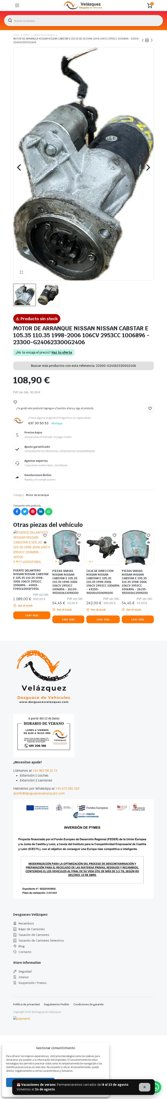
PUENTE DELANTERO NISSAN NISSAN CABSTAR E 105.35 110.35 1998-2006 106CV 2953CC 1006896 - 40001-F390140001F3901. (30, 580)
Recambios (26, 923)
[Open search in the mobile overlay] (83, 20)
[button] (21, 272)
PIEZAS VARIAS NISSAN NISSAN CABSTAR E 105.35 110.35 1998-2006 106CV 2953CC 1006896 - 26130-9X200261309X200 (65, 582)
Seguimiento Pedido (56, 1004)
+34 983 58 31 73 (45, 770)
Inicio (16, 35)
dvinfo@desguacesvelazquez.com (39, 793)
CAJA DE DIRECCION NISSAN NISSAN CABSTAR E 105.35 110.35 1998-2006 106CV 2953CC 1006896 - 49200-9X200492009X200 (103, 582)
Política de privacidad (26, 1004)
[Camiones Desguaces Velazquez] (83, 5)
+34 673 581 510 (67, 788)
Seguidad (25, 971)
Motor (26, 35)
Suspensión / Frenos (32, 983)
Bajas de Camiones (32, 929)
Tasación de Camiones (34, 935)
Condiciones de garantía (88, 1004)
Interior (24, 977)
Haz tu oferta (62, 352)
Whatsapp (57, 423)
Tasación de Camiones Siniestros (41, 940)
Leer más (31, 615)
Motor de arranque (44, 35)
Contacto (25, 952)
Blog (22, 946)
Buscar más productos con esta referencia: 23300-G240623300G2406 (83, 366)
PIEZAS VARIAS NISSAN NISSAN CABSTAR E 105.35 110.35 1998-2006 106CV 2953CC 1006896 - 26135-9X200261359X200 (135, 582)
